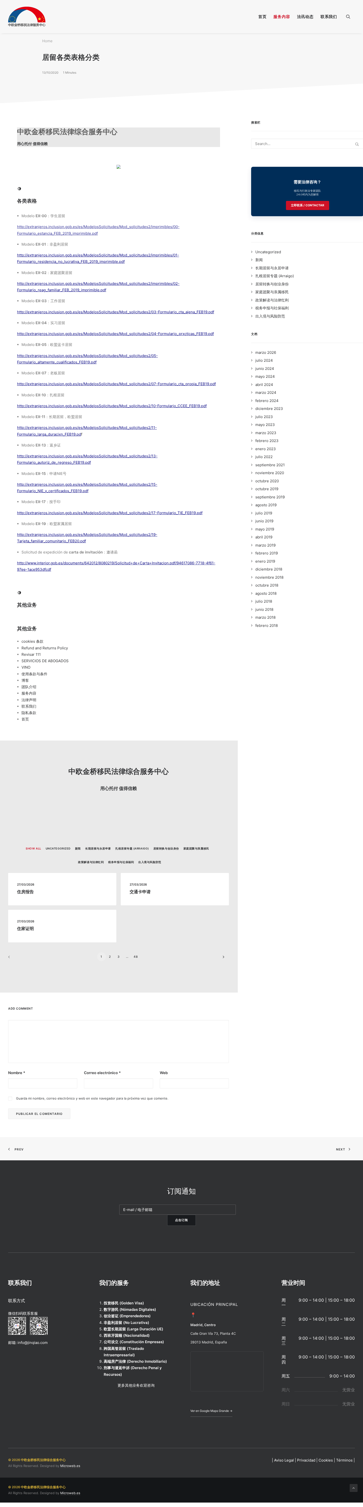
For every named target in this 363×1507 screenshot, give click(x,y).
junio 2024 (264, 368)
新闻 (259, 259)
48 (136, 956)
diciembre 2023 (269, 408)
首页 (262, 16)
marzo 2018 (265, 617)
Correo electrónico (102, 1072)
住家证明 (25, 928)
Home (47, 41)
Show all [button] (33, 848)
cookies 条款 (32, 641)
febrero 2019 (266, 553)
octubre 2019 (266, 489)
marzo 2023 (265, 432)
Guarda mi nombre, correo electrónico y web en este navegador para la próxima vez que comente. (92, 1098)
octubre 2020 (267, 481)
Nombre (16, 1072)
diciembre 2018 (268, 569)
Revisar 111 (31, 654)
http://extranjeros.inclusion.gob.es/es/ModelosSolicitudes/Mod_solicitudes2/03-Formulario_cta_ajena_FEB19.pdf (115, 312)
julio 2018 (263, 601)
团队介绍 (28, 686)
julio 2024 (264, 360)
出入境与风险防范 (270, 316)
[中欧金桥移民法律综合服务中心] (26, 16)
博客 (25, 680)
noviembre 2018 (269, 577)
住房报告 (25, 891)
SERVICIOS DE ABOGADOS (45, 660)
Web (164, 1072)
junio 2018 (264, 609)
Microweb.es (70, 1466)
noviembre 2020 (269, 472)
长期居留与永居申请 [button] (98, 848)
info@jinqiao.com (33, 1342)
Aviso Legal (284, 1460)
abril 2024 (264, 384)
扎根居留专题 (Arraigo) (274, 276)
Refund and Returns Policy (44, 648)
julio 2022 (264, 456)
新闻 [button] (78, 848)
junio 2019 (264, 521)
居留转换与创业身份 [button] (166, 848)
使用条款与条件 (34, 674)
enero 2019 (265, 561)
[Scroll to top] (354, 1487)
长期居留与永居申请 (272, 268)
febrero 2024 (267, 400)
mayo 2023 (265, 424)
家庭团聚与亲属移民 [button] (196, 848)
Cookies (326, 1460)
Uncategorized (268, 252)
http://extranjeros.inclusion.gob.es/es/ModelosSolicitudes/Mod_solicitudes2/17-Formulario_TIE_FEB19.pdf (109, 512)
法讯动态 (305, 16)
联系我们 (329, 16)
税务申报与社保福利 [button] (121, 862)
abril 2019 (263, 537)
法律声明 (28, 700)
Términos (344, 1460)
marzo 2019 (265, 545)
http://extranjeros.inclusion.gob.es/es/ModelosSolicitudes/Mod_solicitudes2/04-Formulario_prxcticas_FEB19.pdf (115, 333)
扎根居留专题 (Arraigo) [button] (132, 848)
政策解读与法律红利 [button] (91, 862)
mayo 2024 (265, 376)
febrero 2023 (267, 440)
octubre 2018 (266, 585)
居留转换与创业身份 (272, 284)
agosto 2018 (266, 593)
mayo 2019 (264, 529)
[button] (350, 16)
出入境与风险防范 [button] (149, 862)
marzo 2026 (265, 352)
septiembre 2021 (270, 465)
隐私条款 (28, 712)
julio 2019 (263, 513)
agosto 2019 (266, 505)
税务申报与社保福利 (272, 308)
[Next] (222, 958)
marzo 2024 (265, 392)
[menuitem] (262, 16)
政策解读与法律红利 (272, 300)
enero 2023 (265, 448)
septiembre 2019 (270, 497)
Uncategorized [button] (58, 848)
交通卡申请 (140, 891)
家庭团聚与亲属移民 (272, 292)
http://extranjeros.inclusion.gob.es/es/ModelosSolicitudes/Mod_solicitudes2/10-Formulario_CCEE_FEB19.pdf (112, 405)
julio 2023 (264, 416)
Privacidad (306, 1460)
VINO (25, 667)
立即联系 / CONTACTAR (307, 205)
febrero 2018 (266, 625)
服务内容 (281, 16)
